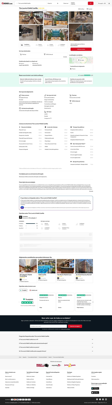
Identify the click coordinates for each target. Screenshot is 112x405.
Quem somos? (8, 376)
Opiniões (7, 387)
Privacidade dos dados (24, 402)
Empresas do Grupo (9, 384)
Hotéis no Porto (30, 379)
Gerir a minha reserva (10, 379)
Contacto (93, 376)
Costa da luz (49, 387)
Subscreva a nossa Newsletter (12, 382)
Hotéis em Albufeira (31, 384)
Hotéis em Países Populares (73, 384)
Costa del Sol (49, 376)
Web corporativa (95, 379)
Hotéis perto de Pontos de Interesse (75, 379)
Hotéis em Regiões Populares (73, 382)
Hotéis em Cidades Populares (74, 376)
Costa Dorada (49, 384)
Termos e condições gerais (11, 402)
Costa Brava (49, 382)
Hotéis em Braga (30, 387)
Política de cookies (36, 402)
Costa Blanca (49, 379)
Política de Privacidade (65, 329)
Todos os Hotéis (70, 387)
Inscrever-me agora (75, 326)
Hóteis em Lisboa (30, 376)
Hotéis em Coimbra (31, 382)
